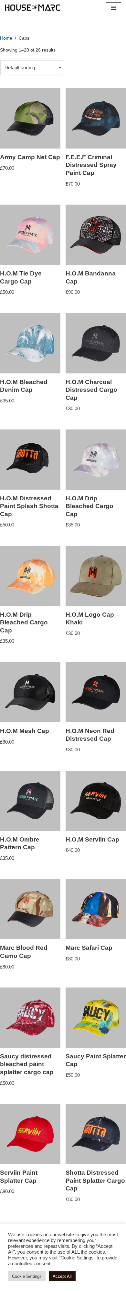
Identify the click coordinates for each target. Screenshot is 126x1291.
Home (6, 38)
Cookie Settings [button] (27, 1276)
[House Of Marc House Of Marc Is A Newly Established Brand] (32, 8)
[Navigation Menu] (113, 7)
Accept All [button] (62, 1276)
